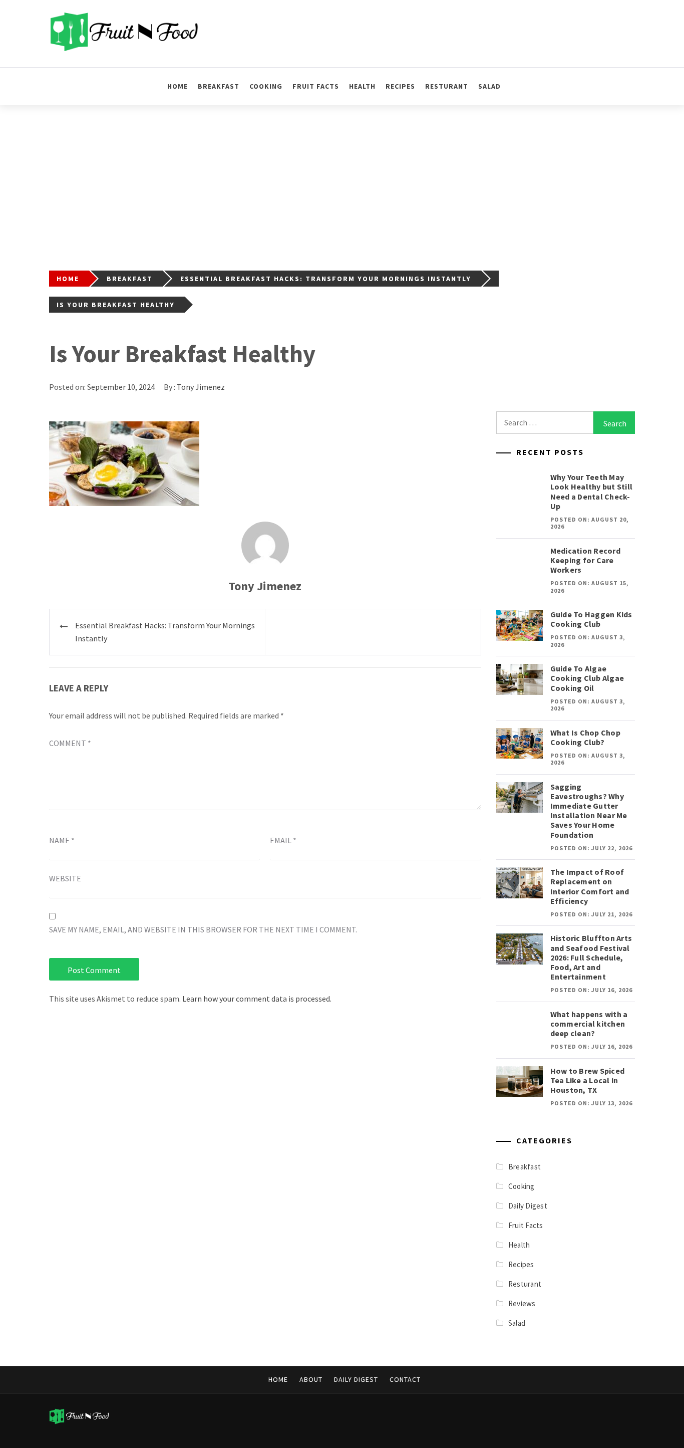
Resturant (446, 86)
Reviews (522, 1303)
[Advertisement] (342, 180)
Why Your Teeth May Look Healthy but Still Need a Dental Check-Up (591, 491)
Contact (405, 1379)
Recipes (400, 86)
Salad (489, 86)
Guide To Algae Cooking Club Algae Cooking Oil (587, 677)
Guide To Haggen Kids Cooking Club (591, 619)
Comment (70, 743)
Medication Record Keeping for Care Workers (585, 560)
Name (62, 840)
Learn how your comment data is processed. (256, 999)
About (310, 1379)
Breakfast (218, 86)
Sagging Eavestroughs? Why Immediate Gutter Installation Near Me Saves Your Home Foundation (588, 811)
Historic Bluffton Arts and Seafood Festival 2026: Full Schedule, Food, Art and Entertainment (591, 957)
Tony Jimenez (201, 387)
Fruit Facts (315, 86)
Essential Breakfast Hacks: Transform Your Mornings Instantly (165, 631)
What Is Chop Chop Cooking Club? (585, 737)
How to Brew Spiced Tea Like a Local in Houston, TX (587, 1080)
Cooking (265, 86)
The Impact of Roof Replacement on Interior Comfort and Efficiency (589, 886)
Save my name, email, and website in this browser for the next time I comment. (203, 929)
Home (177, 86)
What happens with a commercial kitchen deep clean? (589, 1023)
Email (283, 840)
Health (362, 86)
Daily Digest (527, 1206)
